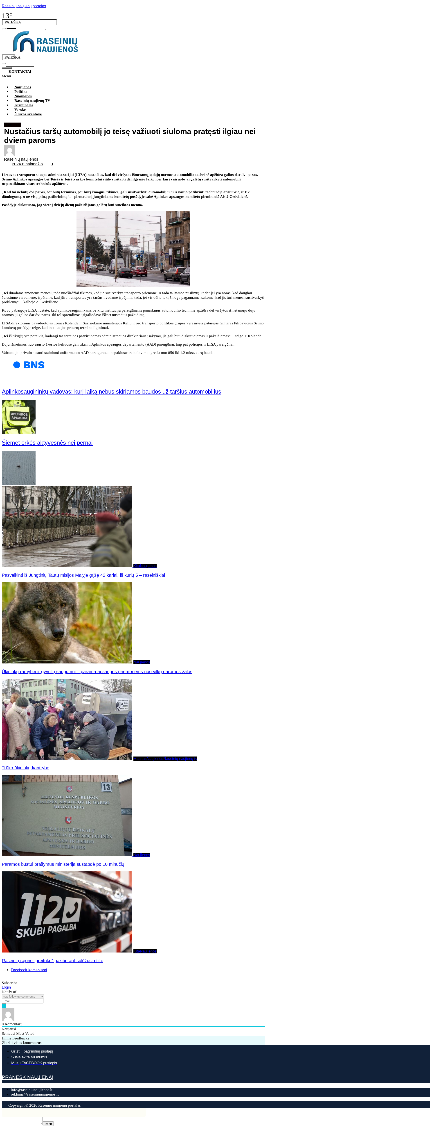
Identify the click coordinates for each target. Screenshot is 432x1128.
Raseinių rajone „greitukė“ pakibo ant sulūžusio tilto (52, 960)
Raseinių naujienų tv (180, 759)
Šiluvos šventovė (28, 114)
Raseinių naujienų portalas (24, 6)
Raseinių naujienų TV (32, 100)
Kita (136, 566)
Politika (20, 91)
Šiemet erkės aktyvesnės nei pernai (47, 443)
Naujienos (22, 87)
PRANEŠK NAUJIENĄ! (27, 1077)
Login (6, 987)
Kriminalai (23, 105)
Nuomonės (23, 96)
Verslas (20, 109)
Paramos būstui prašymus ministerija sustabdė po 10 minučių (63, 864)
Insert (48, 1124)
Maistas (140, 759)
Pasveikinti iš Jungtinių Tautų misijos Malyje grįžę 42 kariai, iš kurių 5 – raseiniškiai (83, 575)
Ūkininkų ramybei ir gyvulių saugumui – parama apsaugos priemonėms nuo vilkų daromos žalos (97, 671)
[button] (137, 77)
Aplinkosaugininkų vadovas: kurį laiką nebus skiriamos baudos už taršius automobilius (111, 391)
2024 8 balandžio (27, 164)
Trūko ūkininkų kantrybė (25, 767)
